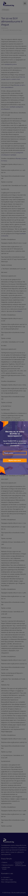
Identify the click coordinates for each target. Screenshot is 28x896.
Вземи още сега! (15, 460)
